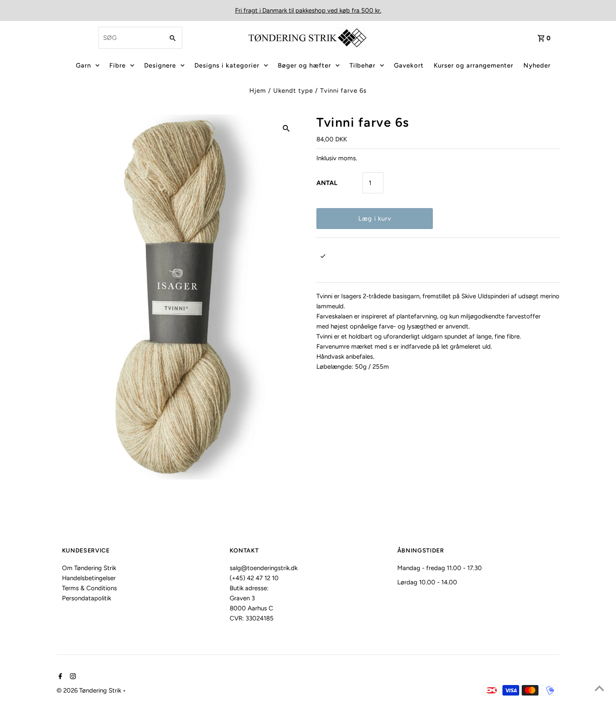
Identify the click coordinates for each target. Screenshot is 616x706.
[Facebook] (59, 677)
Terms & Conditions (89, 588)
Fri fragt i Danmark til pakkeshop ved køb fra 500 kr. (308, 10)
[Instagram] (72, 677)
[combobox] (130, 37)
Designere (160, 65)
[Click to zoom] (286, 128)
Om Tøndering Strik (89, 568)
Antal (326, 183)
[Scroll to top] (599, 689)
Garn (83, 65)
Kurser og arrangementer (473, 65)
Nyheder (537, 65)
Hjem (257, 90)
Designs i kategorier (226, 65)
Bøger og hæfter (304, 65)
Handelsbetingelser (89, 578)
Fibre (117, 65)
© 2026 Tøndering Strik (90, 690)
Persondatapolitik (86, 598)
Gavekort (409, 65)
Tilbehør (362, 65)
